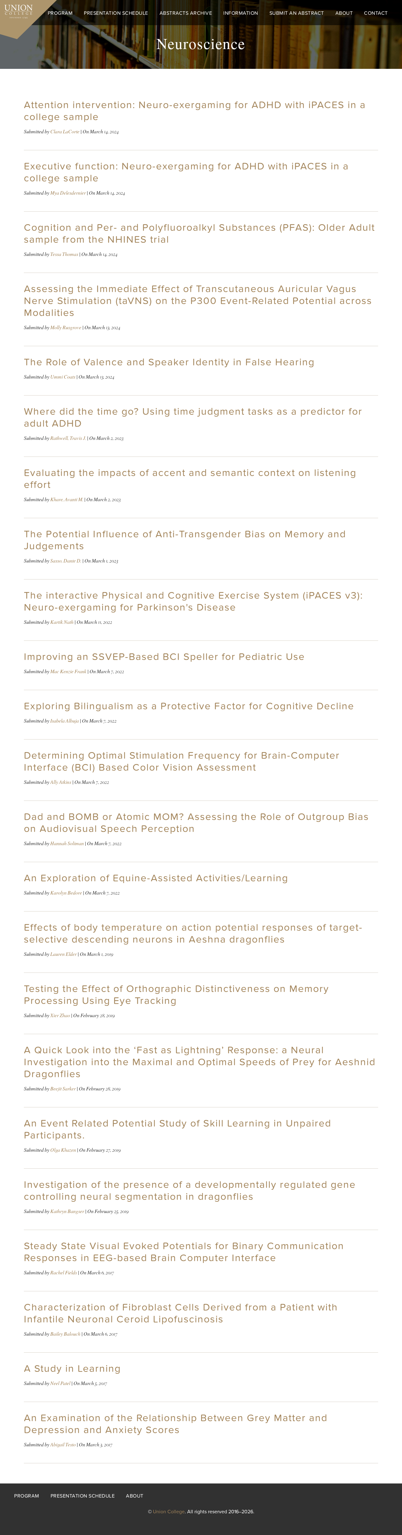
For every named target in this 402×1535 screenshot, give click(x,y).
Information (240, 13)
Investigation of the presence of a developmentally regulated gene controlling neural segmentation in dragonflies (190, 1191)
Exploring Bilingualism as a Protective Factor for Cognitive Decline (189, 706)
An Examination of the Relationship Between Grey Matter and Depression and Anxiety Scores (176, 1424)
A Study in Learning (72, 1369)
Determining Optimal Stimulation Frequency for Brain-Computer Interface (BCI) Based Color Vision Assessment (182, 761)
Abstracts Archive (186, 13)
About (344, 13)
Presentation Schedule (116, 13)
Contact (376, 13)
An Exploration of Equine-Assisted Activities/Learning (156, 878)
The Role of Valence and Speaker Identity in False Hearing (169, 362)
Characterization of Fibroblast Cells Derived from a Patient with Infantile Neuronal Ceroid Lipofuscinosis (181, 1313)
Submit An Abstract (296, 13)
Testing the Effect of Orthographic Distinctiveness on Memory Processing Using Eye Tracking (176, 995)
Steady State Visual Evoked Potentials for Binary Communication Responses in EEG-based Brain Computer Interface (184, 1252)
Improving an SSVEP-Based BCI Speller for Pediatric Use (164, 657)
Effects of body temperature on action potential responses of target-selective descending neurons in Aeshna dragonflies (193, 933)
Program (60, 13)
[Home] (16, 10)
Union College (169, 1512)
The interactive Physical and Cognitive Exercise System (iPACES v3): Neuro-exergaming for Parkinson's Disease (193, 601)
